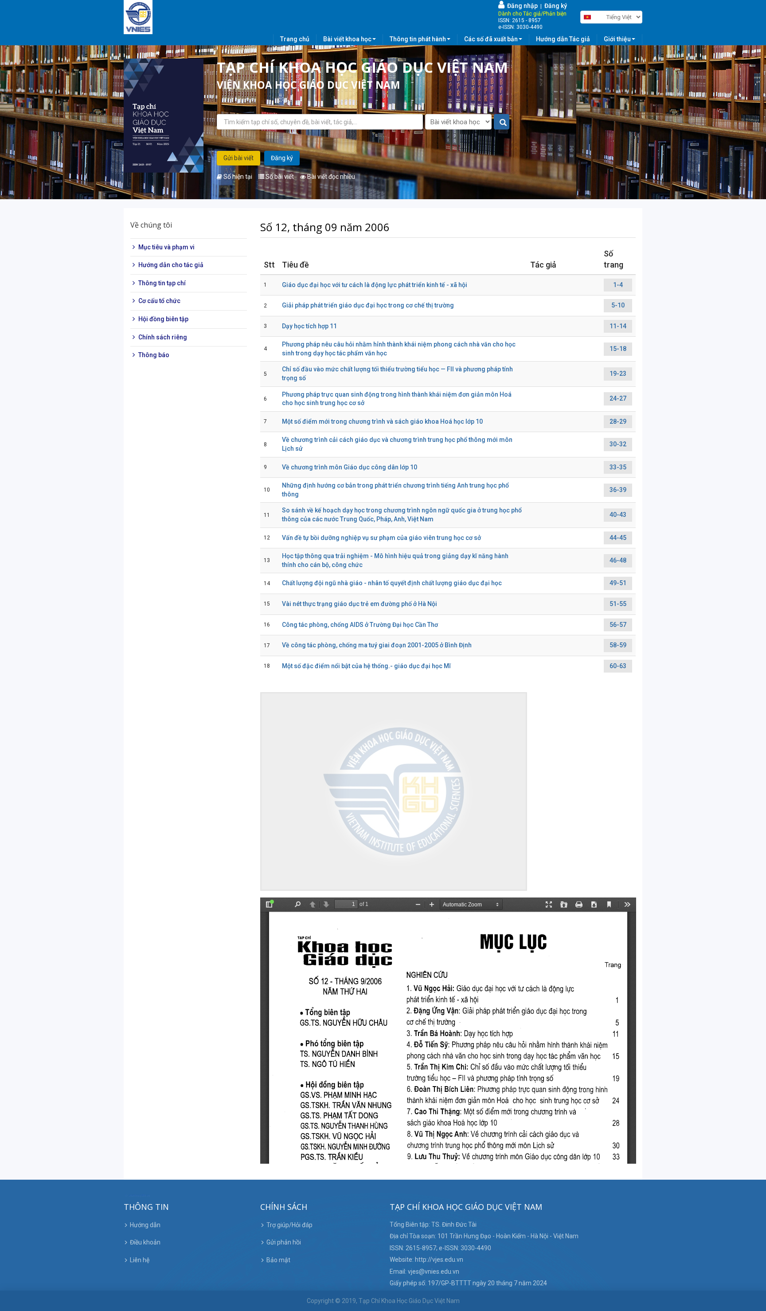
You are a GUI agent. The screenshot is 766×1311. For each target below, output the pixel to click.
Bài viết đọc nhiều (330, 176)
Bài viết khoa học (347, 39)
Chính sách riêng (162, 337)
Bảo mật (278, 1260)
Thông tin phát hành (418, 39)
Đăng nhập (521, 5)
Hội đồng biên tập (163, 319)
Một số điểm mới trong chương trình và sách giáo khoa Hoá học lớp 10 (382, 421)
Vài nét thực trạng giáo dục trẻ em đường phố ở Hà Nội (359, 603)
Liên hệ (139, 1260)
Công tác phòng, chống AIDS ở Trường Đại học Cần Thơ (360, 624)
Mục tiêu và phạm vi (166, 247)
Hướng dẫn (145, 1224)
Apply (502, 122)
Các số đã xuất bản (491, 39)
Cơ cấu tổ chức (159, 301)
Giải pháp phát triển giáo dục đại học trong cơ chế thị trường (368, 305)
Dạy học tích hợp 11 (309, 326)
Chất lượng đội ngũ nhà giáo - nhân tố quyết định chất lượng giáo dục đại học (392, 583)
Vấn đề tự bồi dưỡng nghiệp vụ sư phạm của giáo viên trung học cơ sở (381, 537)
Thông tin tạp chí (162, 283)
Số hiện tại (237, 176)
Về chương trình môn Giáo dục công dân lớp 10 (349, 467)
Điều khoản (145, 1242)
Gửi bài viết (238, 157)
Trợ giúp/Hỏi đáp (289, 1224)
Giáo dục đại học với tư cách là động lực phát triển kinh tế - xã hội (374, 284)
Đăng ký (555, 5)
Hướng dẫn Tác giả (563, 39)
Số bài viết (279, 176)
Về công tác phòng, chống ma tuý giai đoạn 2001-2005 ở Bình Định (377, 645)
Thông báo (153, 354)
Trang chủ (294, 39)
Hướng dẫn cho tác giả (170, 264)
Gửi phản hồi (283, 1242)
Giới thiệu (617, 39)
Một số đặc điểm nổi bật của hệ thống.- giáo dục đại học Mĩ (366, 665)
